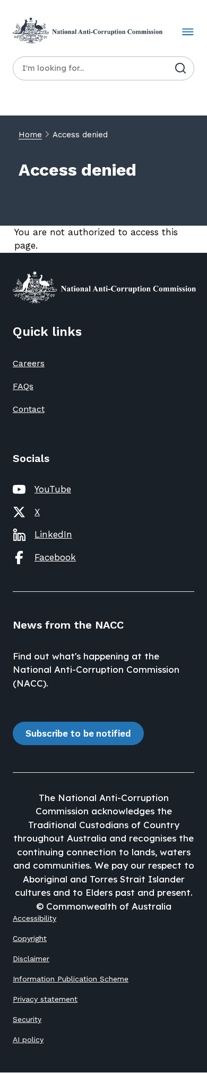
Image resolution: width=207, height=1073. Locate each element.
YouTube (52, 489)
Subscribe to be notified (78, 733)
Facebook (55, 557)
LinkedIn (53, 534)
